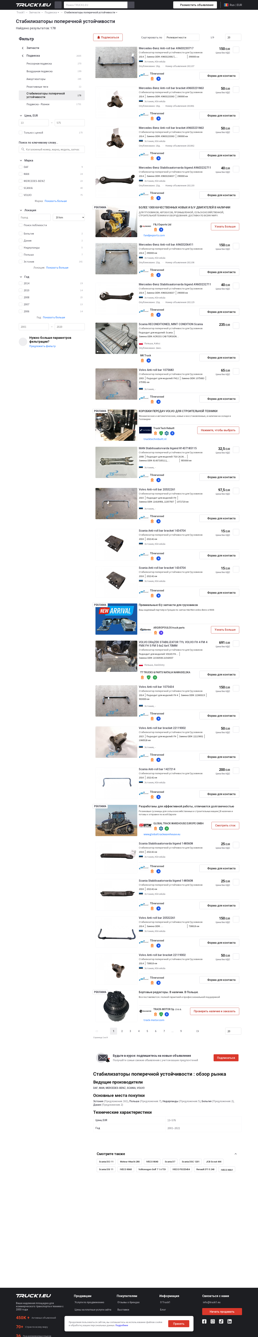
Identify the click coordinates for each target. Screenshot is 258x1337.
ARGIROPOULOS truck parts (169, 627)
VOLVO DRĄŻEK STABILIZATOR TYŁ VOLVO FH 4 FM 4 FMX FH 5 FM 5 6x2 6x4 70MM (173, 643)
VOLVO (141, 1088)
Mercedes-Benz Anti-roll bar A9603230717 (166, 48)
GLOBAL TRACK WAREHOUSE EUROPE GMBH (178, 823)
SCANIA (131, 1088)
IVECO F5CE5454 (181, 1169)
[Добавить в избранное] (236, 50)
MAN (101, 1088)
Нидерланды (170, 1101)
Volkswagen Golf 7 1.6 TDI (152, 1169)
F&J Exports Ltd (162, 224)
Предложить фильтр (42, 346)
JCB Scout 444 (213, 1161)
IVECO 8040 (152, 1161)
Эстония (98, 1101)
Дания (97, 1104)
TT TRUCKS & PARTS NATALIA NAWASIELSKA (165, 672)
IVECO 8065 (126, 1169)
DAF (95, 1088)
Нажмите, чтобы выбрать (218, 430)
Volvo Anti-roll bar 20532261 (157, 489)
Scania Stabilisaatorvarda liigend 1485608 (166, 843)
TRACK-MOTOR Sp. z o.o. (167, 1009)
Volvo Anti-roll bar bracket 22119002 (162, 728)
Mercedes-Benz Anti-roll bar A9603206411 (166, 244)
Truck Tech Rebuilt (163, 428)
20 (228, 37)
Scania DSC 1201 (190, 1161)
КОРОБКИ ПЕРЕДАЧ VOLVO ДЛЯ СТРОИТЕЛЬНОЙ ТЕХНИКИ (178, 411)
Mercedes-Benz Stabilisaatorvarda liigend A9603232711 (175, 167)
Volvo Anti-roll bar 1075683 (156, 370)
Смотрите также (111, 1154)
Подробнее (121, 1325)
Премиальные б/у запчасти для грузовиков (168, 605)
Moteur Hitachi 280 (130, 1161)
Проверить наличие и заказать (215, 1011)
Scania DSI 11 (106, 1169)
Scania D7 (170, 1161)
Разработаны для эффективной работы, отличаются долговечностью (186, 806)
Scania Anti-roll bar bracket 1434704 (162, 530)
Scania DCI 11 (106, 1161)
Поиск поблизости (35, 225)
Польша (134, 1101)
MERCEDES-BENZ (116, 1088)
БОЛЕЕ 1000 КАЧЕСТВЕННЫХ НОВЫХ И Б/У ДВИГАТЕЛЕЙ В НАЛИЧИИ (184, 207)
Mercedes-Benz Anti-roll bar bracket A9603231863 (171, 88)
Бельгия (206, 1101)
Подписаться (226, 1058)
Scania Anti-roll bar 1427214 (157, 769)
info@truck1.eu (211, 1302)
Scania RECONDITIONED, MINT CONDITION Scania (171, 324)
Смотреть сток (225, 825)
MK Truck (145, 355)
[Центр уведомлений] (158, 4)
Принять (178, 1323)
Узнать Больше (225, 226)
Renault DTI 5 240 (205, 1169)
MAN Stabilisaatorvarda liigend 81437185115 (168, 448)
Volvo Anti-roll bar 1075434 (156, 686)
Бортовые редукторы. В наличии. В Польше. (169, 992)
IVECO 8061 (227, 1170)
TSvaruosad (157, 73)
